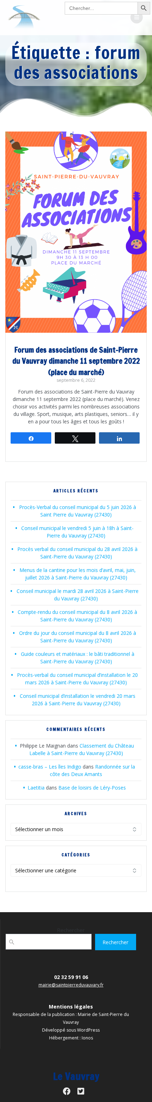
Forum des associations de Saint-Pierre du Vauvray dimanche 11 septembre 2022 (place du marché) (76, 361)
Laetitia (36, 787)
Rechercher (71, 930)
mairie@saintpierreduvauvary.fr (71, 985)
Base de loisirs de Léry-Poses (92, 787)
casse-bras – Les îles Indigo (49, 766)
